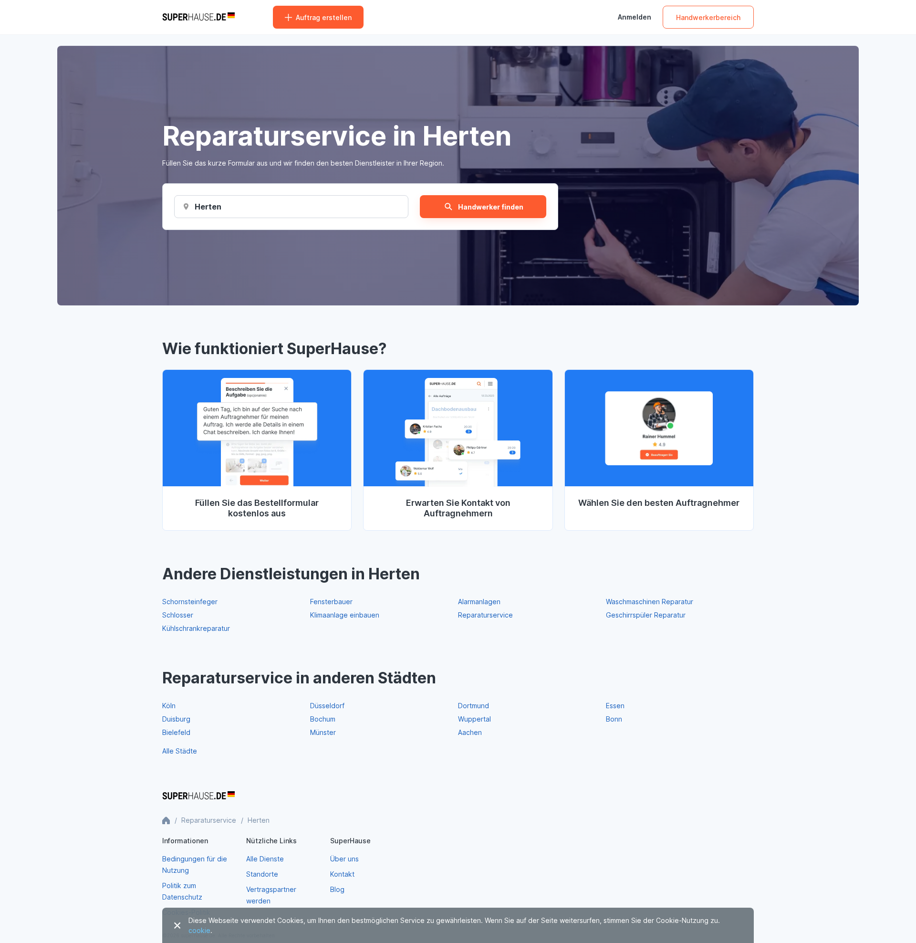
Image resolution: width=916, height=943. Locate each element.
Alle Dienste (265, 859)
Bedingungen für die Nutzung (194, 864)
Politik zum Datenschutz (182, 891)
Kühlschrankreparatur (196, 628)
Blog (337, 889)
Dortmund (473, 706)
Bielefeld (176, 732)
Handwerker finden (490, 207)
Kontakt (342, 874)
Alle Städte (179, 751)
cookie (199, 930)
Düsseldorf (327, 706)
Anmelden (634, 17)
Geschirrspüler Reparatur (646, 615)
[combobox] (208, 206)
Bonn (614, 719)
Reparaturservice (485, 615)
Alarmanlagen (479, 601)
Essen (615, 706)
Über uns (344, 859)
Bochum (322, 719)
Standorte (262, 874)
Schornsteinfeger (190, 601)
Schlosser (177, 615)
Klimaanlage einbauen (344, 615)
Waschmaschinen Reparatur (649, 601)
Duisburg (176, 719)
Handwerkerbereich (708, 17)
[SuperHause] (198, 17)
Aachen (470, 732)
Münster (323, 732)
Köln (169, 706)
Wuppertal (474, 719)
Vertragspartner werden (271, 895)
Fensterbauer (331, 601)
